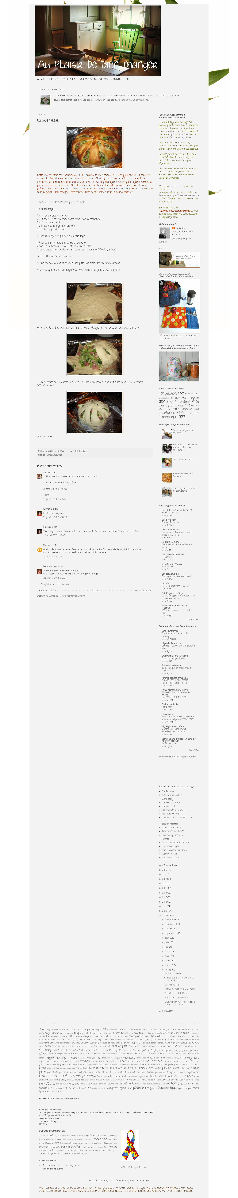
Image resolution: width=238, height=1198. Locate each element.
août (167, 938)
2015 (164, 888)
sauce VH (70, 1080)
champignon (136, 1036)
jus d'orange (90, 1053)
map (98, 1058)
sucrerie (118, 1083)
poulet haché (53, 1072)
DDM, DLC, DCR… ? (170, 743)
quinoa (179, 1072)
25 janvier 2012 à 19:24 (54, 578)
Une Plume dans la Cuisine (175, 656)
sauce (62, 1080)
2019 (165, 870)
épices (196, 1088)
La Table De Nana (170, 542)
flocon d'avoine (149, 1046)
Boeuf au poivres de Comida (183, 475)
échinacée (82, 1153)
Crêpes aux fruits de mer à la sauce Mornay (179, 979)
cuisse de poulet (123, 1043)
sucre (111, 1083)
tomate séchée (191, 1084)
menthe (169, 1058)
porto (182, 1068)
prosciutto (63, 1072)
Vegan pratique (169, 854)
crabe (139, 1039)
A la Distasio (168, 791)
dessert (49, 1046)
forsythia (58, 1143)
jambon (50, 455)
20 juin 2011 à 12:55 (52, 557)
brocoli (49, 1036)
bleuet (166, 1033)
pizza (190, 1064)
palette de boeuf (80, 1064)
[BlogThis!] (78, 451)
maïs (162, 1058)
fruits (62, 1050)
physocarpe (78, 1150)
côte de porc (174, 1043)
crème (165, 1040)
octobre (169, 928)
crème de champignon (180, 1039)
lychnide (113, 1147)
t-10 (168, 409)
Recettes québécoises (172, 835)
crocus (41, 1143)
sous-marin (98, 1083)
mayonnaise (153, 1058)
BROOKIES (167, 557)
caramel (104, 1036)
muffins (85, 1061)
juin (167, 947)
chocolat (155, 1036)
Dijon (42, 1029)
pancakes (122, 1065)
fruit (56, 1050)
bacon (196, 1029)
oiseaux (166, 1061)
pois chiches (57, 1068)
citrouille (186, 1036)
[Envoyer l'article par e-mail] (71, 451)
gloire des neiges (76, 1143)
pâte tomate (106, 1072)
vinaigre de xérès (99, 1088)
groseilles (185, 1050)
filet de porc (119, 1046)
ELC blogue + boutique (172, 593)
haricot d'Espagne (56, 1054)
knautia (100, 1147)
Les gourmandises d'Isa (173, 554)
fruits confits (72, 1050)
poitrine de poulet (106, 1068)
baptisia (42, 1139)
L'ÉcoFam (166, 583)
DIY (127, 79)
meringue (177, 1058)
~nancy (46, 472)
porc (164, 1068)
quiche (173, 1072)
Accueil (40, 79)
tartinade (138, 1084)
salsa (196, 1076)
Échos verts (167, 714)
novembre (170, 924)
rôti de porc (179, 1076)
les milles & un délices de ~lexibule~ (174, 607)
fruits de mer (86, 1050)
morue (53, 1061)
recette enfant (178, 401)
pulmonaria (89, 1150)
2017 (164, 879)
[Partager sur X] (81, 451)
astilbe (90, 1136)
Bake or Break (169, 520)
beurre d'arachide (122, 1033)
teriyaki (146, 1083)
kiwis (141, 1053)
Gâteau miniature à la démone (179, 989)
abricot (74, 1029)
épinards (51, 1091)
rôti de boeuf (154, 1076)
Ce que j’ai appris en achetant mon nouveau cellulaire (178, 597)
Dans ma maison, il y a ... (52, 89)
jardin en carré (88, 1147)
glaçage (177, 1050)
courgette (123, 1039)
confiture (64, 1039)
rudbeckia (100, 1150)
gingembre (159, 1050)
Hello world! (167, 566)
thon (163, 1084)
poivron (122, 1068)
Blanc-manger (50, 566)
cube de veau (109, 1042)
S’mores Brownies (170, 522)
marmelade (141, 1057)
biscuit (143, 1033)
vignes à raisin (61, 1153)
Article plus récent (47, 590)
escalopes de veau (84, 1046)
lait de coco (169, 1053)
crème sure (50, 1043)
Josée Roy (180, 228)
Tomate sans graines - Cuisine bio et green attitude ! (179, 740)
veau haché (69, 1088)
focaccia (161, 1046)
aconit (58, 1135)
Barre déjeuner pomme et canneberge (185, 490)
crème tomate (62, 1042)
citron (179, 1036)
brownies (57, 1036)
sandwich (43, 1080)
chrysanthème (78, 1139)
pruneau (77, 1072)
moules (60, 1061)
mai (167, 951)
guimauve (194, 1050)
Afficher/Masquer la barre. (134, 1167)
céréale (154, 1042)
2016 (165, 883)
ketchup (134, 1053)
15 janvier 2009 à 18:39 (55, 517)
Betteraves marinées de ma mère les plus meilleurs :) (185, 447)
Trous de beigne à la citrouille (183, 432)
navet (118, 1061)
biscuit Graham (155, 1033)
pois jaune (67, 1068)
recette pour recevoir (171, 406)
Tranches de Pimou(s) (172, 564)
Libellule (47, 527)
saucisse (166, 1080)
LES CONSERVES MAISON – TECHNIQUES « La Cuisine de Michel (176, 693)
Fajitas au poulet (172, 973)
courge (114, 1039)
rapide (194, 397)
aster (83, 1135)
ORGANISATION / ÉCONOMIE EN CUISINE (100, 79)
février (168, 965)
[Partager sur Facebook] (84, 451)
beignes (83, 1033)
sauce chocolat (103, 1080)
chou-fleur (170, 1036)
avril (167, 956)
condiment (54, 1039)
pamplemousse (104, 1064)
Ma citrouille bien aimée (174, 810)
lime (189, 1053)
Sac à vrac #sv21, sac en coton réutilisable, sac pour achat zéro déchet (90, 95)
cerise (125, 1036)
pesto (153, 1064)
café (70, 1036)
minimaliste (190, 393)
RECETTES (54, 79)
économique (168, 417)
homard (66, 1053)
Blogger (146, 1180)
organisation (164, 398)
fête (121, 1050)
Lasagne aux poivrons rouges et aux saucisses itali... (180, 1003)
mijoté (42, 1061)
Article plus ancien (143, 590)
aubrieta (113, 1135)
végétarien (167, 412)
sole (69, 1083)
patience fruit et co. (171, 827)
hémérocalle (70, 1146)
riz (129, 1076)
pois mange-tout (79, 1068)
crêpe (72, 1043)
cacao (64, 1036)
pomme (132, 1068)
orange (177, 1061)
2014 (164, 893)
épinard (43, 1091)
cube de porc (96, 1043)
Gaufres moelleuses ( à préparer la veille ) (178, 647)
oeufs (149, 1061)
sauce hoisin (126, 1079)
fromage (45, 1050)
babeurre (189, 1029)
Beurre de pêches (170, 512)
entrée (71, 1046)
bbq (76, 1033)
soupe (75, 1084)
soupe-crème (85, 1084)
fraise (169, 1046)
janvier (168, 970)
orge (197, 1061)
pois (49, 1068)
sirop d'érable (47, 1084)
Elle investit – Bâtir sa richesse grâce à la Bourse (177, 534)
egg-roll (64, 1046)
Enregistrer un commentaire (55, 584)
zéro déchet (191, 413)
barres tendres (66, 1033)
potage (187, 1068)
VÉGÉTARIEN (69, 79)
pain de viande (52, 1064)
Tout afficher (194, 619)
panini (136, 1065)
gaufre (144, 1050)
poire (196, 1064)
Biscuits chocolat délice (175, 993)
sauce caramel (91, 1080)
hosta (114, 1143)
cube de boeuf (82, 1043)
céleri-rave (145, 1042)
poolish (158, 1068)
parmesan (145, 1064)
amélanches (112, 1029)
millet (47, 1061)
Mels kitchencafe (170, 814)
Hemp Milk (167, 706)
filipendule (49, 1143)
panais (115, 1064)
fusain (66, 1143)
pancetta (130, 1065)
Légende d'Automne (171, 643)
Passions (47, 545)
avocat (173, 1029)
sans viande (54, 1080)
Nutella (67, 1029)
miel (184, 1058)
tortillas (43, 1088)
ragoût (190, 1072)
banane (55, 1033)
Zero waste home (170, 857)
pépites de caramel (126, 1072)
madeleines (82, 1058)
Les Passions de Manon (51, 1109)
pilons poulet (174, 1064)
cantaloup (94, 1036)
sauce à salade (154, 1079)
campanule (67, 1139)
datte (41, 1046)
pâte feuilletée (93, 1072)
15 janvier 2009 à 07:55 (55, 499)
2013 (164, 897)
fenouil (103, 1046)
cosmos (113, 1139)
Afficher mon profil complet (175, 240)
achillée (50, 1135)
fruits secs (98, 1050)
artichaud (138, 1029)
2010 (165, 911)
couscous (132, 1039)
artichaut (147, 1029)
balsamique (45, 1033)
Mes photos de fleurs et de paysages (60, 1165)
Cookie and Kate (170, 704)
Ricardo (165, 839)
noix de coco (134, 1061)
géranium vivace (90, 1143)
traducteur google (170, 846)
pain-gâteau (66, 1064)
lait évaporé (181, 1053)
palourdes (93, 1065)
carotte (112, 1036)
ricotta (124, 1076)
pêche (167, 1072)
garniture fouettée (132, 1050)
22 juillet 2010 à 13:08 (54, 535)
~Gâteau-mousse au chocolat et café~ (177, 612)
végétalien (187, 409)
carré (119, 1036)
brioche (42, 1036)
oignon (158, 1061)
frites (196, 1046)
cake (75, 1036)
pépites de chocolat (145, 1072)
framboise (178, 1046)
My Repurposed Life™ (173, 726)
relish (100, 1076)
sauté (182, 1080)
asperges (155, 1029)
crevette (147, 1040)
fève (106, 1050)
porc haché (173, 1068)
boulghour (195, 1033)
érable (58, 1091)
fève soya (113, 1050)
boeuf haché (182, 1033)
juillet (168, 942)
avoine (181, 1029)
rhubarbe (116, 1076)
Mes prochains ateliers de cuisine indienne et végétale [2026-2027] (178, 718)
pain (177, 398)
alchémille (66, 1135)
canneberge (83, 1036)
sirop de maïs (61, 1084)
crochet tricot (168, 806)
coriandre (106, 1039)
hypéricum (55, 1147)
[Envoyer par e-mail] (76, 451)
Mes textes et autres (52, 1169)
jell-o (82, 1054)
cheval (146, 1036)
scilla (109, 1150)
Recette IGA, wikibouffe (173, 831)
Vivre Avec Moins (170, 529)
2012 (164, 902)
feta (109, 1046)
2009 (165, 915)
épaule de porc (185, 1088)
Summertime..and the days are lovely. (177, 546)
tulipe (50, 1153)
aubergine (164, 1029)
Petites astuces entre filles (175, 678)
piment (183, 1064)
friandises (188, 1046)
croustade (157, 1039)
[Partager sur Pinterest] (86, 451)
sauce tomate (140, 1080)
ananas (121, 1029)
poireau (42, 1068)
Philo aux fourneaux (171, 665)
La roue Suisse (171, 985)
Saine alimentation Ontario (175, 842)
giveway (169, 1050)
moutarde (68, 1061)
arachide (129, 1029)
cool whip (97, 1039)
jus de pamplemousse (106, 1054)
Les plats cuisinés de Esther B (177, 510)
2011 (164, 906)
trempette (52, 1088)
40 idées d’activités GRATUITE (176, 586)
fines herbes (135, 1046)
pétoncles (159, 1072)
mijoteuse (193, 1058)
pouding (195, 1068)
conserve (88, 1039)
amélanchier (76, 1135)
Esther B (47, 509)
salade (189, 1076)
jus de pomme (122, 1053)
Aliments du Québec (172, 795)
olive (172, 1061)
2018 (165, 874)
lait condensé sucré (153, 1053)
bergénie (49, 1139)
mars (168, 960)
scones (196, 1080)
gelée (150, 1050)
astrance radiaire (102, 1135)
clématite (88, 1139)
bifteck (135, 1033)
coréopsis (100, 1139)
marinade (129, 1058)
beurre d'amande (105, 1033)
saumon (175, 1080)
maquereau (107, 1057)
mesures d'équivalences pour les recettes (178, 819)
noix (124, 1061)
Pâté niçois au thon (182, 459)
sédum (43, 1153)
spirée (114, 1150)
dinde (57, 1046)
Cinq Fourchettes (170, 631)
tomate (176, 1083)
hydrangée (44, 1147)
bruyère (57, 1139)
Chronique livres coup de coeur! (176, 576)
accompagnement (86, 1029)
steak (106, 1084)
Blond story (167, 799)
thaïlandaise (155, 1084)
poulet (42, 1072)
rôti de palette (167, 1076)
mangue (91, 1057)
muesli (76, 1061)
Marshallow (58, 1029)
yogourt (152, 1088)
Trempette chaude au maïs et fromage (176, 635)
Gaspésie (49, 1029)
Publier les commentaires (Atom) (68, 596)
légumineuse (69, 1058)
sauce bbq (79, 1079)
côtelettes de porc (190, 1043)
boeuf (172, 1033)
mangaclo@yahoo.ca (168, 217)
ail (104, 1029)
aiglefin (99, 1029)
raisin (196, 1072)
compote (195, 1036)
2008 (165, 1011)
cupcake (136, 1043)
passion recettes (170, 824)
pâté (115, 1072)
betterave (91, 1033)
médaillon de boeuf (98, 1061)
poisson (91, 1068)
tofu (168, 1084)
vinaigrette (112, 1088)
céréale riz (162, 1042)
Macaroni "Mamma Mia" (176, 997)
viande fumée (81, 1088)
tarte (131, 1084)
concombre (44, 1039)
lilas (105, 1147)
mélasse (110, 1061)
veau (60, 1088)
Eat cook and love (170, 574)
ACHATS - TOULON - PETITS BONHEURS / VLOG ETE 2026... (176, 682)
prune (71, 1072)
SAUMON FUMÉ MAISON (174, 697)
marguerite (117, 1058)
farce (96, 1046)
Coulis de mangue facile (173, 658)
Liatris (42, 1135)
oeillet (143, 1061)
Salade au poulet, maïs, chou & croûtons (176, 669)
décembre (170, 919)
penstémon (61, 1150)
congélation (168, 393)
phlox (70, 1150)
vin (89, 1088)
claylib (128, 1180)
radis (184, 1072)
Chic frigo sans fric (171, 802)
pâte (83, 1072)
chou (163, 1036)
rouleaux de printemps (139, 1076)
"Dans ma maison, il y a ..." (179, 197)
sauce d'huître (115, 1080)
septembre (171, 933)
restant (195, 405)
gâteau (43, 1054)
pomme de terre (145, 1068)
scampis (189, 1080)
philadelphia (162, 1064)
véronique (73, 1153)
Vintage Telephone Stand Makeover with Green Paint (175, 730)
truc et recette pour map (174, 850)
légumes (58, 455)
